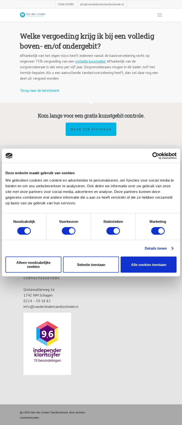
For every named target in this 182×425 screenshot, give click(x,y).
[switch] (68, 231)
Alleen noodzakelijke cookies (33, 264)
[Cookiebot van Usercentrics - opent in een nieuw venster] (156, 155)
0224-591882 (66, 4)
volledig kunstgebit (90, 61)
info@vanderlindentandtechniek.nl (102, 4)
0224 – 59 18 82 (37, 300)
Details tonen (156, 248)
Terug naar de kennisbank (39, 90)
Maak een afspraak (91, 129)
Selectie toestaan (91, 265)
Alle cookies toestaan (148, 265)
